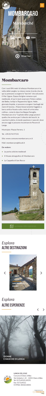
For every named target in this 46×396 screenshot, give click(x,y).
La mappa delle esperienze (25, 226)
